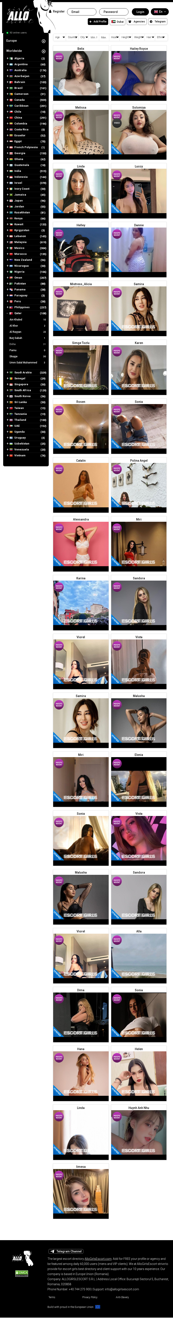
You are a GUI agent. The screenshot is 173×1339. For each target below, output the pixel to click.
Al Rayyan (27, 331)
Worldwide (14, 51)
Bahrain (19, 82)
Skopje (27, 356)
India (17, 171)
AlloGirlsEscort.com (98, 1258)
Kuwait (18, 224)
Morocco (20, 254)
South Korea (22, 396)
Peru (17, 301)
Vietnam (20, 455)
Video (117, 123)
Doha (27, 344)
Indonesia (21, 176)
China (18, 117)
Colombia (20, 123)
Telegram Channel (69, 1251)
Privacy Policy (89, 1297)
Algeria (19, 58)
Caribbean (21, 105)
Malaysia (20, 242)
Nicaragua (21, 265)
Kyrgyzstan (21, 230)
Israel (18, 182)
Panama (20, 289)
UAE (17, 425)
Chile (17, 111)
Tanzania (20, 414)
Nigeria (19, 271)
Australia (20, 70)
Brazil (18, 88)
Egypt (18, 141)
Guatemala (21, 165)
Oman (18, 277)
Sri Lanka (20, 402)
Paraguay (20, 295)
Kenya (18, 218)
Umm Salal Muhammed (27, 362)
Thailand (20, 419)
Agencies (139, 21)
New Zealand (23, 259)
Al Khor (27, 325)
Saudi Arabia (23, 372)
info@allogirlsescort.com (122, 1289)
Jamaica (20, 194)
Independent (59, 57)
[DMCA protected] (21, 1273)
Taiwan (19, 408)
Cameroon (21, 93)
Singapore (21, 384)
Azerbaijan (21, 76)
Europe (11, 41)
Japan (18, 200)
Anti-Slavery (122, 1297)
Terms (52, 1297)
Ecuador (20, 135)
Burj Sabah (27, 338)
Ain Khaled (27, 319)
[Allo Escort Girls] (21, 1257)
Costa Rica (21, 129)
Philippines (22, 307)
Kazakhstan (22, 212)
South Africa (22, 390)
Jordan (19, 206)
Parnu (27, 350)
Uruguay (20, 437)
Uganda (19, 431)
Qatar (18, 313)
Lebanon (20, 236)
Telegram (160, 21)
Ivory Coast (21, 188)
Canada (19, 99)
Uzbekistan (21, 443)
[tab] (26, 41)
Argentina (21, 64)
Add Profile (100, 21)
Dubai (120, 21)
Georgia (19, 153)
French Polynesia (26, 147)
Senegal (19, 378)
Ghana (18, 159)
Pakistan (20, 283)
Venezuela (21, 449)
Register (58, 11)
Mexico (19, 248)
